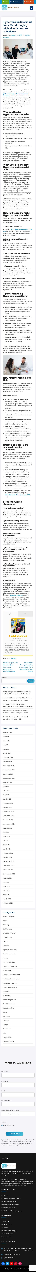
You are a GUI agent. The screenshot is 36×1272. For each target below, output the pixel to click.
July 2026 (6, 737)
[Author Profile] (10, 614)
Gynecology (7, 971)
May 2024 (6, 841)
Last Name (5, 1081)
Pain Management (9, 1000)
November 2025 (8, 770)
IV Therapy (6, 996)
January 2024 (7, 857)
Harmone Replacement (11, 979)
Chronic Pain (7, 937)
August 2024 (7, 828)
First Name (5, 1072)
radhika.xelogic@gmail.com (18, 640)
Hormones (6, 991)
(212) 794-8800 (8, 1258)
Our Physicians (6, 1224)
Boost (5, 921)
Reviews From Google (8, 1231)
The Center (5, 1221)
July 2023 (6, 882)
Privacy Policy (6, 1237)
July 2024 (6, 832)
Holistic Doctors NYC (10, 987)
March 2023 (7, 899)
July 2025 (6, 786)
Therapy (13, 658)
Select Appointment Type (10, 1110)
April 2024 (6, 845)
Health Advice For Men (9, 1208)
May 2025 (6, 791)
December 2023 (8, 861)
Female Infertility (9, 962)
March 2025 (7, 799)
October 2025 (8, 774)
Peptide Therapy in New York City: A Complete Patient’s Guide (15, 718)
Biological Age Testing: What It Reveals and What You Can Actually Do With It (17, 693)
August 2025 (7, 782)
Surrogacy (6, 1016)
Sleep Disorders (8, 1008)
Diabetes (6, 946)
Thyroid (5, 1025)
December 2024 (8, 811)
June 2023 (6, 886)
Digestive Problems (10, 950)
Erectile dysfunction (10, 954)
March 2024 (7, 849)
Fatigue (5, 958)
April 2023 (6, 895)
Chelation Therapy (9, 933)
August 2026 (7, 732)
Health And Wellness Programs (11, 1211)
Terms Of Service (7, 1234)
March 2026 (7, 753)
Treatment (7, 1029)
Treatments (5, 1228)
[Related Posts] (25, 614)
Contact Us (5, 1195)
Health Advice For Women (10, 1205)
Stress (5, 1012)
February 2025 (8, 803)
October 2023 (8, 870)
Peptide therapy (9, 1004)
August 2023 (7, 878)
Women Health (8, 1041)
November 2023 (8, 866)
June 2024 (6, 836)
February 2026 (8, 757)
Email (3, 1091)
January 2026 (7, 762)
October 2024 (8, 820)
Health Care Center (10, 983)
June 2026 (6, 741)
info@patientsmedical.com (12, 1254)
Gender (3, 1122)
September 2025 (9, 778)
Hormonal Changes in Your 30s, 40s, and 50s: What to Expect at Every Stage (17, 699)
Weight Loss (7, 1037)
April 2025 (6, 795)
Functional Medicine (10, 966)
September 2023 (9, 874)
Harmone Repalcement (11, 975)
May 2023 (6, 891)
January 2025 (7, 807)
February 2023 (8, 903)
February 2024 (8, 853)
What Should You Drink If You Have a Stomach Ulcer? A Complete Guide (15, 712)
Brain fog (6, 925)
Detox (5, 941)
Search (4, 678)
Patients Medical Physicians (10, 1198)
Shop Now (6, 2)
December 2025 (8, 766)
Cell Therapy (7, 929)
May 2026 (6, 745)
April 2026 (6, 749)
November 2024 (8, 816)
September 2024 (9, 824)
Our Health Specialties (8, 1202)
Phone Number (6, 1101)
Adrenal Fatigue (8, 916)
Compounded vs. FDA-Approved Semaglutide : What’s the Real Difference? (18, 705)
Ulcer (4, 1033)
